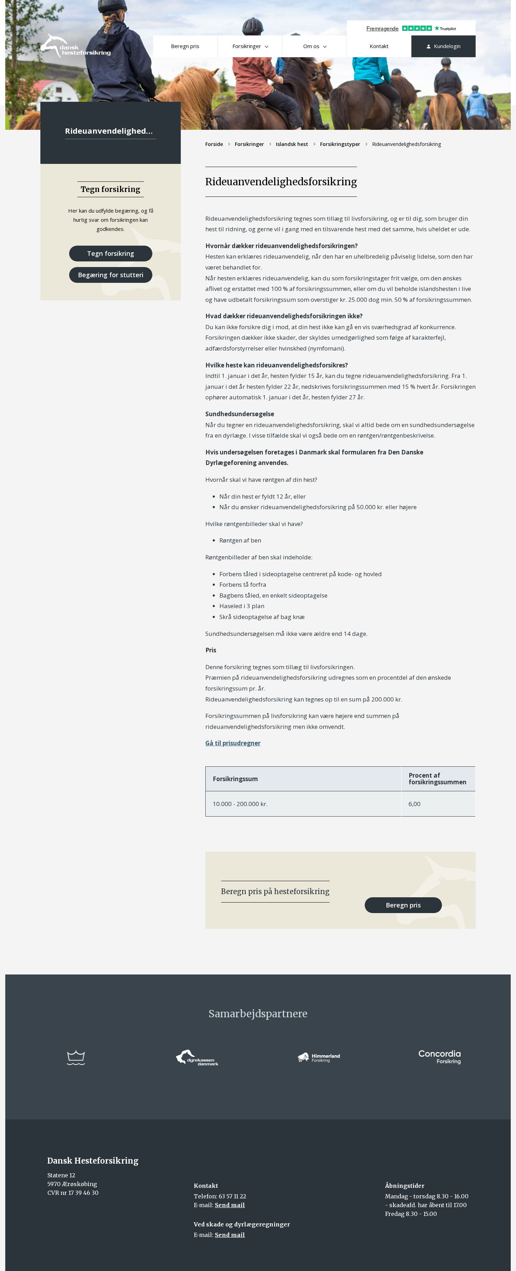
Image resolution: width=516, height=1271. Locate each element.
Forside (214, 144)
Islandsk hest (292, 144)
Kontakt (379, 45)
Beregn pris (185, 45)
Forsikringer (246, 45)
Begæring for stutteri (111, 275)
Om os (311, 45)
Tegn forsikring (110, 253)
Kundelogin (447, 45)
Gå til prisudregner (232, 743)
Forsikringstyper (340, 144)
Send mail (230, 1205)
